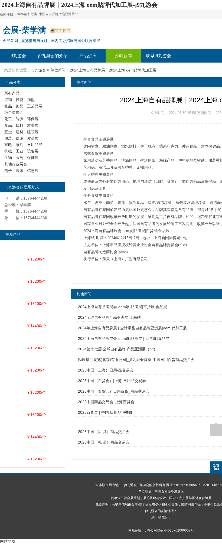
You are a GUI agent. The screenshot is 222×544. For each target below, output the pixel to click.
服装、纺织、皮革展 (21, 138)
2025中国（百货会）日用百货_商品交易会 (113, 391)
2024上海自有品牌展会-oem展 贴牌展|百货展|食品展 (122, 307)
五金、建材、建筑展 (21, 132)
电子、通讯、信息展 (21, 170)
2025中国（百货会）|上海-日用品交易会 (112, 381)
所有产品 (11, 93)
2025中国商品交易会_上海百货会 (106, 402)
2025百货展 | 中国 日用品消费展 (105, 412)
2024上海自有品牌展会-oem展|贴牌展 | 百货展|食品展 (123, 338)
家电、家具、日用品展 (23, 144)
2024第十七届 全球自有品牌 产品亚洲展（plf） (117, 349)
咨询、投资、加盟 (19, 99)
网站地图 (7, 541)
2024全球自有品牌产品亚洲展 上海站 (109, 317)
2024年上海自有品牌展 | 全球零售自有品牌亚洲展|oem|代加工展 (132, 328)
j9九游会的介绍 (53, 55)
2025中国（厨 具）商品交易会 (103, 431)
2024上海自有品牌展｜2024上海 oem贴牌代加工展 (113, 70)
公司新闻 (123, 55)
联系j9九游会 (158, 55)
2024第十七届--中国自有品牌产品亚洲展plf (47, 14)
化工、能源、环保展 (21, 119)
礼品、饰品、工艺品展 (23, 106)
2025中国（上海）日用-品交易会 (105, 370)
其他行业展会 (15, 164)
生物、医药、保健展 (21, 157)
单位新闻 (58, 70)
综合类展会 (13, 112)
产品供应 (88, 55)
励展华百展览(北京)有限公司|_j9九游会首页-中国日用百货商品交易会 (136, 359)
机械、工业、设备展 (21, 151)
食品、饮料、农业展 (21, 125)
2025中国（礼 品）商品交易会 (103, 442)
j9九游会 (17, 55)
